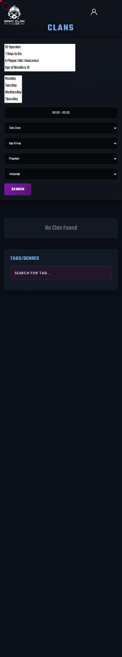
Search (17, 189)
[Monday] (13, 79)
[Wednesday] (13, 92)
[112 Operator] (40, 47)
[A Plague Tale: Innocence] (40, 61)
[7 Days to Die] (40, 54)
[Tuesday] (13, 85)
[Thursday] (13, 99)
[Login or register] (96, 12)
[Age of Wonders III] (40, 67)
